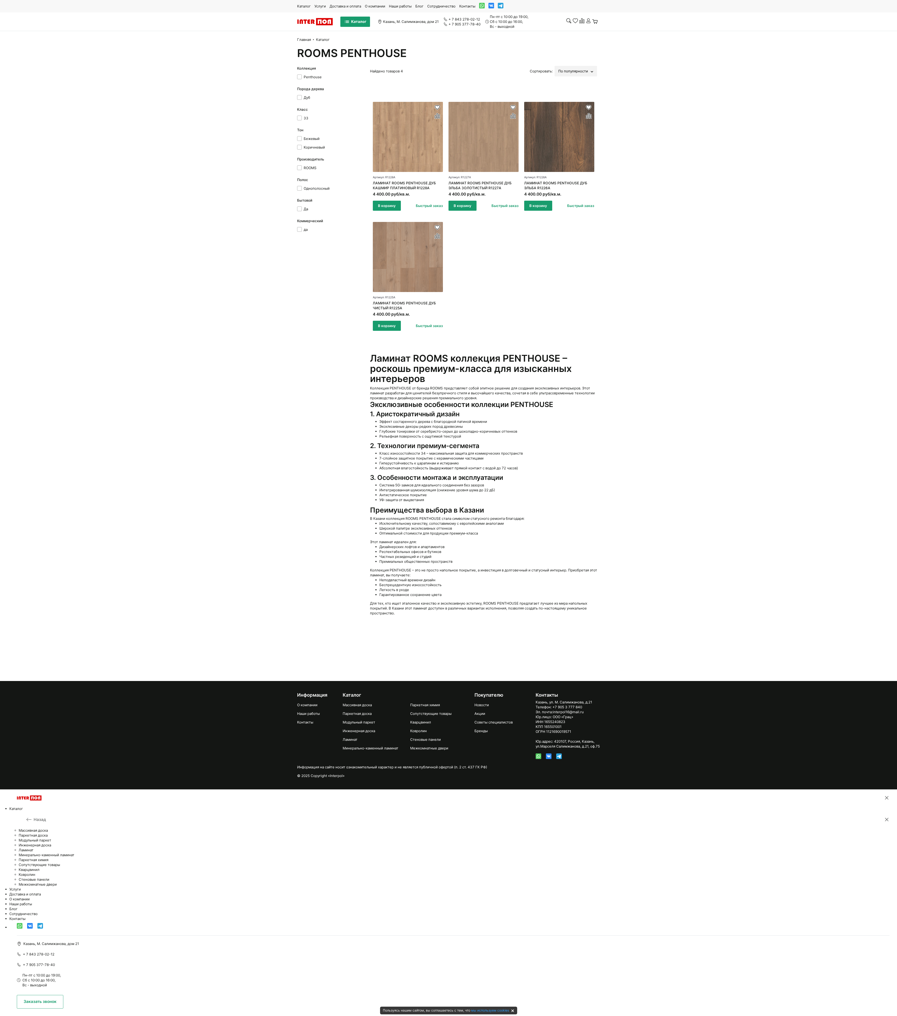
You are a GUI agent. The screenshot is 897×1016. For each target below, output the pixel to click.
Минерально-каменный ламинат (370, 748)
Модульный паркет (359, 722)
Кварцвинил (420, 722)
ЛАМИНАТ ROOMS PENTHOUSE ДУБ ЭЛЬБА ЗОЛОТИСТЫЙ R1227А (480, 185)
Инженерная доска (359, 731)
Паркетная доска (357, 713)
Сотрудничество (441, 6)
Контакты (467, 6)
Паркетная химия (425, 705)
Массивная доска (357, 705)
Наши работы (400, 6)
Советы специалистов (493, 722)
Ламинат (350, 739)
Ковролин (418, 731)
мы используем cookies (490, 1010)
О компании (375, 6)
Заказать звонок (40, 1001)
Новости (481, 705)
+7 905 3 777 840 (567, 707)
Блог (419, 6)
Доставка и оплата (345, 6)
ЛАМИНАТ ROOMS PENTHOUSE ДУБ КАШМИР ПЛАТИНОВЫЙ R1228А (404, 185)
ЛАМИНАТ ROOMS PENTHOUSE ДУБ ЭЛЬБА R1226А (555, 185)
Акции (479, 713)
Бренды (481, 731)
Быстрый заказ (429, 205)
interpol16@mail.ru (568, 712)
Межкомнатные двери (429, 748)
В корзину (387, 205)
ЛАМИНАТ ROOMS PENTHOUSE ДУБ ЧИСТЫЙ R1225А (404, 305)
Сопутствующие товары (431, 713)
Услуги (320, 6)
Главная (304, 39)
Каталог (304, 6)
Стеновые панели (425, 739)
